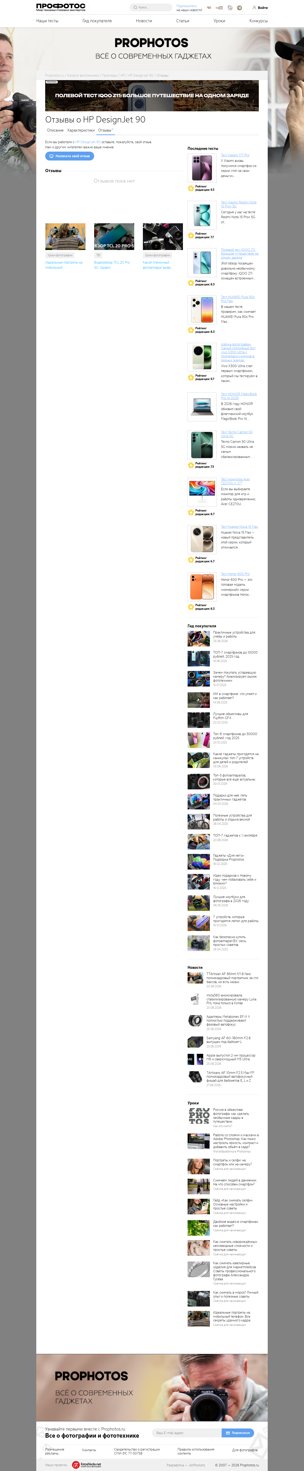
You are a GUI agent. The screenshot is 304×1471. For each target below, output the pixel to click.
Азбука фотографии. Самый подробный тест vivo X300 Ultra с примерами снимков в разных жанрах (238, 352)
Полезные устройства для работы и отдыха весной (232, 817)
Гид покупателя (97, 21)
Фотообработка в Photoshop (232, 1151)
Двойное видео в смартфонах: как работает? (236, 1223)
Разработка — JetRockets (186, 1465)
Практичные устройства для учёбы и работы (234, 634)
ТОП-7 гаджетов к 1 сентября (235, 835)
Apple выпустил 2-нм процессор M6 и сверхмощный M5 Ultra (231, 1057)
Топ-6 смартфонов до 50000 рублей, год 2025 (235, 736)
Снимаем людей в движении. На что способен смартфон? (235, 1182)
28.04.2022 (220, 949)
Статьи (182, 21)
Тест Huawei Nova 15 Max (239, 526)
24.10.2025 (220, 742)
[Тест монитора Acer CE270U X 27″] (202, 492)
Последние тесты (203, 148)
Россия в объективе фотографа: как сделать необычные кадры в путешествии (231, 1115)
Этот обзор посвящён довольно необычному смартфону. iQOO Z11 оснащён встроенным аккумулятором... (238, 273)
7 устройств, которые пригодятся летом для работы (236, 919)
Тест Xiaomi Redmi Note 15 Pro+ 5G (239, 204)
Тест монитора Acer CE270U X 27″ (235, 481)
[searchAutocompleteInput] (152, 7)
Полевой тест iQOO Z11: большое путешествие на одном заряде (239, 254)
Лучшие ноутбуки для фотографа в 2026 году (231, 899)
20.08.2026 (220, 840)
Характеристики (81, 130)
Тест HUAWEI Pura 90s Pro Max (238, 299)
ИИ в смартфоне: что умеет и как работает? (235, 696)
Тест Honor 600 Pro (235, 574)
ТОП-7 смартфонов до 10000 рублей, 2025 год (235, 654)
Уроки (219, 21)
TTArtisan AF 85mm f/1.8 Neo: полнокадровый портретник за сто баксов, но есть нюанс (232, 978)
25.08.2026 (220, 641)
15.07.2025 (219, 685)
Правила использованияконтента (196, 1452)
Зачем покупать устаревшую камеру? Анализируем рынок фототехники (235, 676)
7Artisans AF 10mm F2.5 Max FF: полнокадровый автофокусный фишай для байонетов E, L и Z (231, 1077)
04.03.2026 (220, 804)
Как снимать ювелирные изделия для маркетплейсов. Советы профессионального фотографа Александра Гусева (235, 1271)
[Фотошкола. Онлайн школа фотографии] (87, 1465)
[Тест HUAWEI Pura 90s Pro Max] (202, 309)
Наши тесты (47, 21)
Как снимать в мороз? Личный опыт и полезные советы (235, 1294)
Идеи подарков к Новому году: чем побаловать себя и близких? (234, 879)
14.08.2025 (220, 702)
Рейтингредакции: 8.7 (205, 512)
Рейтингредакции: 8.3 (205, 282)
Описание (55, 130)
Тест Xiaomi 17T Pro (235, 155)
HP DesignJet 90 (88, 142)
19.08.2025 (220, 661)
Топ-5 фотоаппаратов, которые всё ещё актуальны (234, 777)
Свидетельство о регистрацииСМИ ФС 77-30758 (137, 1452)
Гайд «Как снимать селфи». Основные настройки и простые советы (233, 1204)
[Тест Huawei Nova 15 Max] (202, 539)
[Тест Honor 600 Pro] (202, 586)
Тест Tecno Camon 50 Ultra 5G (237, 434)
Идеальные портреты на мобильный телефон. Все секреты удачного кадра (231, 1316)
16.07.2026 (220, 925)
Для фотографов (245, 1450)
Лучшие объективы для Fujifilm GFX (230, 716)
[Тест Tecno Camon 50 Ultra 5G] (202, 445)
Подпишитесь (186, 6)
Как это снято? (222, 1126)
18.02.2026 (220, 864)
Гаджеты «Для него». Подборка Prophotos (228, 857)
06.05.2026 (220, 905)
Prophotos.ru (249, 1465)
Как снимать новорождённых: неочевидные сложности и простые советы (235, 1245)
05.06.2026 (220, 766)
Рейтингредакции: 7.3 (204, 465)
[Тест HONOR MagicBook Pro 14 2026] (202, 406)
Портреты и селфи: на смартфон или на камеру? (232, 1162)
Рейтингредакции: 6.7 (205, 559)
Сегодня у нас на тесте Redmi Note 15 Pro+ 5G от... (238, 217)
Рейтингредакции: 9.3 (204, 188)
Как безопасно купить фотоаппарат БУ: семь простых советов (229, 941)
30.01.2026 (220, 784)
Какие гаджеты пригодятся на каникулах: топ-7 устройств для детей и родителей (236, 758)
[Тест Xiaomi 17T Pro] (202, 168)
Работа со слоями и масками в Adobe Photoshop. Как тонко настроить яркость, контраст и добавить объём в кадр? (236, 1141)
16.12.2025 (219, 888)
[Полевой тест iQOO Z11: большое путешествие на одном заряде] (202, 262)
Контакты (89, 1450)
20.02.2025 (220, 722)
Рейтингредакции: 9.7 (204, 377)
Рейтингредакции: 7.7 (204, 235)
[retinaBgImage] (199, 638)
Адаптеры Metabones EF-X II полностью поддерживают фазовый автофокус (228, 1020)
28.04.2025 (220, 824)
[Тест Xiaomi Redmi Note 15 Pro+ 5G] (202, 215)
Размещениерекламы (54, 1452)
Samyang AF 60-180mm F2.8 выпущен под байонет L (229, 1040)
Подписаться (241, 1433)
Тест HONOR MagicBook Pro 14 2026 (239, 396)
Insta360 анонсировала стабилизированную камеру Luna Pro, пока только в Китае (231, 999)
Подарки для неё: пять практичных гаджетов (230, 797)
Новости (144, 21)
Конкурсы (258, 21)
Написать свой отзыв (73, 156)
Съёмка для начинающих (229, 1169)
